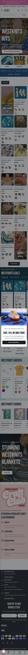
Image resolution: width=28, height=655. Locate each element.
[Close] (23, 311)
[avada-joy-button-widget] (3, 651)
